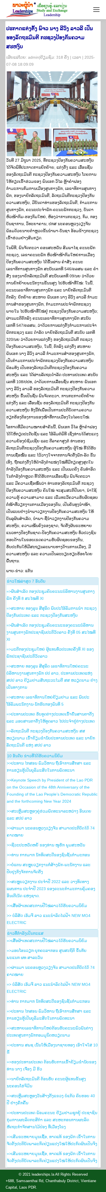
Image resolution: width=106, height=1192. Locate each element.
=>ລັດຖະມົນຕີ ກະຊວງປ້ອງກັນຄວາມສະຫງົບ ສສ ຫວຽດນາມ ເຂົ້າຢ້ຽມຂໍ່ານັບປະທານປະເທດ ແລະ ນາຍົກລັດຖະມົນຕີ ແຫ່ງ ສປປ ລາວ (51, 738)
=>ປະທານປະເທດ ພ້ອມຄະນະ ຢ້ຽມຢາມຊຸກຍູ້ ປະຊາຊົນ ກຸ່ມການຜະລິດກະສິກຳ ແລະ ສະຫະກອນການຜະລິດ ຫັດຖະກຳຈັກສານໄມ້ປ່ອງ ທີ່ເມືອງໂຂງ (52, 1119)
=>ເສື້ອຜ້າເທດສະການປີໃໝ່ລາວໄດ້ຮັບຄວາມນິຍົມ (47, 940)
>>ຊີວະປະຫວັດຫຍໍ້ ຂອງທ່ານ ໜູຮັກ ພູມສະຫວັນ (46, 845)
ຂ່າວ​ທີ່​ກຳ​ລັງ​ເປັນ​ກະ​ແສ (25, 933)
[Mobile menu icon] (96, 10)
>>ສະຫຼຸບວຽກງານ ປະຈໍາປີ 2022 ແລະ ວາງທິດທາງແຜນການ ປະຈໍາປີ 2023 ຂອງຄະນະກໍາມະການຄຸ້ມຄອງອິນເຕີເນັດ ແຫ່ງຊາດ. (51, 888)
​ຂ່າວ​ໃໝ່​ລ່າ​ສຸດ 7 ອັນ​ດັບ (26, 581)
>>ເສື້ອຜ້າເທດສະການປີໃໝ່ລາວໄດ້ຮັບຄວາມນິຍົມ (47, 905)
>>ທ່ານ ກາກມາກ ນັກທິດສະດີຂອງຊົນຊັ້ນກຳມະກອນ (48, 855)
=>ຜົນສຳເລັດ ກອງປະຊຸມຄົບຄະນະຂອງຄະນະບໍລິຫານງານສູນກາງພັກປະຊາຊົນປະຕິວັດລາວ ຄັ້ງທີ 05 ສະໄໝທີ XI (51, 632)
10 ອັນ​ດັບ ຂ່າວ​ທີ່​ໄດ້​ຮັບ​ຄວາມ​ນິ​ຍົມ (35, 756)
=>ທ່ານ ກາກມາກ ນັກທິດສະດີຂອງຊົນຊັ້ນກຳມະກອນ (48, 1001)
